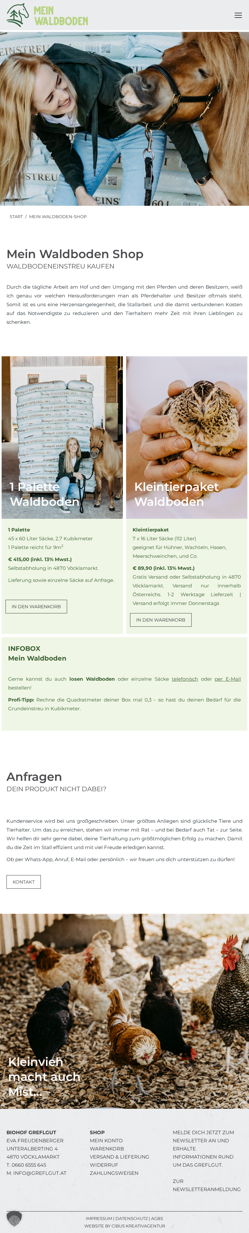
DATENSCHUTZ (131, 1218)
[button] (14, 1218)
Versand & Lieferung (119, 1157)
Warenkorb (107, 1149)
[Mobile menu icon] (238, 15)
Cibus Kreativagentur (138, 1225)
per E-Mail (228, 679)
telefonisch (185, 679)
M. (36, 1173)
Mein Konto (106, 1140)
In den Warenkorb (36, 607)
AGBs (157, 1218)
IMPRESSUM (99, 1218)
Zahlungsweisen (114, 1173)
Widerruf (104, 1165)
